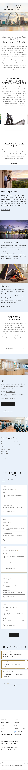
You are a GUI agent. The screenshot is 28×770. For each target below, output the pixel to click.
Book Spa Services (8, 403)
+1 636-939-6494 (10, 568)
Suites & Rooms (5, 722)
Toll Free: (10, 747)
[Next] (24, 683)
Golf (8, 479)
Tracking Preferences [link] (19, 728)
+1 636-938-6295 (10, 596)
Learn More (14, 163)
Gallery (16, 725)
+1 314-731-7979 (10, 540)
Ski (12, 479)
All (3, 479)
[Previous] (5, 683)
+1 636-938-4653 (10, 625)
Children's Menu (9, 348)
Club (2, 725)
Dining (2, 728)
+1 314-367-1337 (10, 511)
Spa (2, 731)
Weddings (16, 722)
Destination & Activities (6, 734)
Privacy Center (17, 734)
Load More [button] (14, 635)
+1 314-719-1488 (10, 391)
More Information (7, 411)
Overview (3, 719)
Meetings (16, 719)
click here (18, 766)
